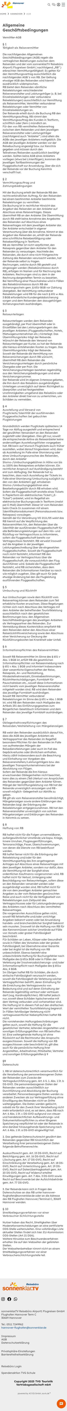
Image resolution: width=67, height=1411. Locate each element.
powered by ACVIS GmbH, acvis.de (33, 1393)
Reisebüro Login (11, 1366)
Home (3, 13)
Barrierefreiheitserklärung (17, 1354)
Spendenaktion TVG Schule (18, 1372)
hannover (16, 13)
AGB (4, 1339)
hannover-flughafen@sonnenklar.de (23, 1327)
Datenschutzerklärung (15, 1342)
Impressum (8, 1336)
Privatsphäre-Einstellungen (18, 1351)
